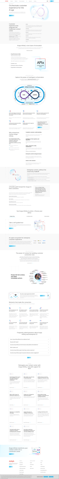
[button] (49, 1)
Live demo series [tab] (29, 216)
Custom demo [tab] (46, 216)
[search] (49, 1)
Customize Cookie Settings (40, 476)
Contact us (52, 1)
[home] (6, 1)
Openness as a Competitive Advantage (31, 151)
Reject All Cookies (46, 476)
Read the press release (29, 50)
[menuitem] (11, 1)
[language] (47, 1)
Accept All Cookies (51, 476)
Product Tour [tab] (12, 216)
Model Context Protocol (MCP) (32, 79)
